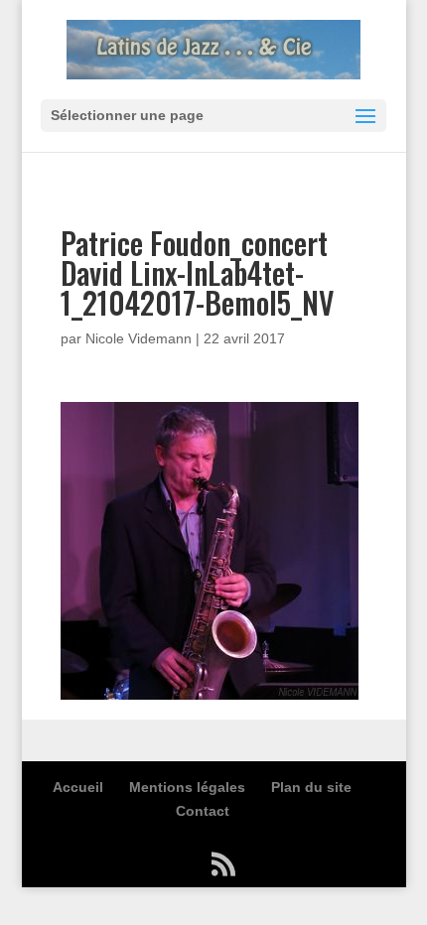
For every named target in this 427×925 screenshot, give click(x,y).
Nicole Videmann (138, 338)
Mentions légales (187, 787)
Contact (202, 811)
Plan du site (311, 787)
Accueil (78, 787)
